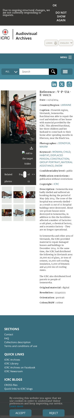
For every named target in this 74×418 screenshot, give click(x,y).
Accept (20, 413)
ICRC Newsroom (13, 371)
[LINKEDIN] (54, 84)
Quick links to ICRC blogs (18, 388)
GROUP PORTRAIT (50, 162)
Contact (8, 334)
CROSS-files (11, 385)
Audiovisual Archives (26, 35)
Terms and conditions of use (20, 346)
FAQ (6, 338)
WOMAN (57, 151)
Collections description (17, 342)
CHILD (66, 151)
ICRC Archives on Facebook (19, 367)
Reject (53, 413)
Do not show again (61, 16)
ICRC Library (11, 363)
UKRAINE (66, 105)
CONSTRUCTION (59, 158)
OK (55, 5)
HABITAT (44, 155)
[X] (62, 84)
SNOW (58, 165)
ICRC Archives (12, 359)
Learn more (16, 406)
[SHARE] (69, 84)
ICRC (56, 184)
